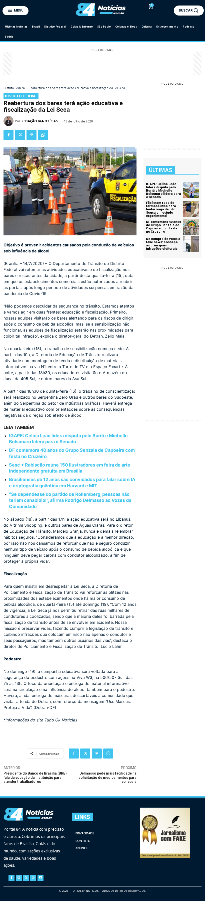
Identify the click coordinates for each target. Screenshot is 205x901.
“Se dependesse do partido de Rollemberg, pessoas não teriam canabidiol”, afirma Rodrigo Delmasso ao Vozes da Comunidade (70, 500)
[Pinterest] (31, 135)
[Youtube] (41, 878)
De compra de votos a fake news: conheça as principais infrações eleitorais (163, 243)
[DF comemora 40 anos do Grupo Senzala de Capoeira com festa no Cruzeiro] (191, 227)
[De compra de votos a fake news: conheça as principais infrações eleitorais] (191, 244)
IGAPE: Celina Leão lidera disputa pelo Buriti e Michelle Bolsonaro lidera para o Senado (163, 190)
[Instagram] (19, 878)
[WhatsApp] (43, 135)
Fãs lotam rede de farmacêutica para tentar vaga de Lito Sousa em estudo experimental (161, 209)
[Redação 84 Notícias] (9, 121)
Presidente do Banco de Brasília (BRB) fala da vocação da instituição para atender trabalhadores (35, 777)
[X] (20, 135)
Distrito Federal (15, 88)
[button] (189, 10)
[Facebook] (9, 135)
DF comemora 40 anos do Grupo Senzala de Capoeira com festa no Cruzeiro (163, 226)
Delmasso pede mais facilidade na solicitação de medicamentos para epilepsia (107, 777)
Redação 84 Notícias (40, 121)
